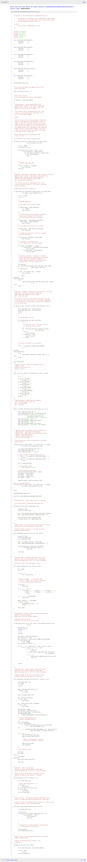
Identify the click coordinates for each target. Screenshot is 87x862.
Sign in (84, 2)
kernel (12, 6)
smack (18, 8)
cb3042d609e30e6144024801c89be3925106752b (59, 6)
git (31, 6)
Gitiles (8, 860)
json (84, 860)
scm (20, 6)
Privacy (11, 860)
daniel (35, 6)
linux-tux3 (41, 6)
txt (81, 860)
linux (23, 6)
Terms (15, 860)
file (38, 11)
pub (16, 6)
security (12, 8)
